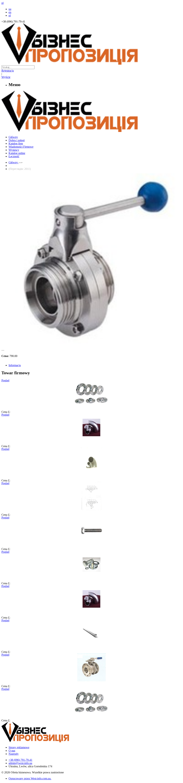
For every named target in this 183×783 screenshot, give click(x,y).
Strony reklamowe (19, 747)
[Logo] (46, 741)
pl (10, 15)
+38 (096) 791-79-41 (20, 759)
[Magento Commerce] (91, 130)
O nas (12, 750)
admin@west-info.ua (20, 763)
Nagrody (14, 753)
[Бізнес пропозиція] (91, 63)
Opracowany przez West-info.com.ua (30, 778)
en (10, 12)
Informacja (15, 365)
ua (10, 9)
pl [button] (2, 2)
